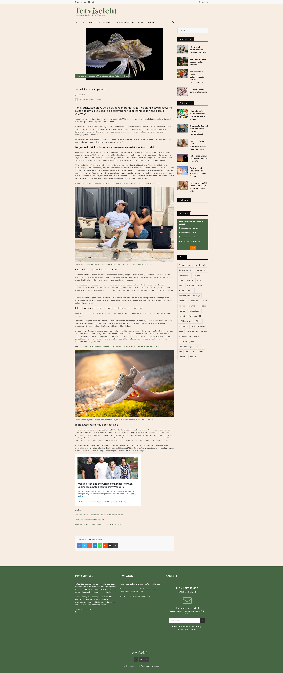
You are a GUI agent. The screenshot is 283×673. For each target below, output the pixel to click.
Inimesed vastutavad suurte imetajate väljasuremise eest (98, 524)
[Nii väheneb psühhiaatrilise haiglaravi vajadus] (182, 49)
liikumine (192, 306)
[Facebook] (79, 545)
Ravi (76, 22)
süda (196, 336)
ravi (193, 326)
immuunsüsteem (194, 285)
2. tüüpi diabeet (186, 265)
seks (181, 331)
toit (180, 352)
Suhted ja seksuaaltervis (124, 22)
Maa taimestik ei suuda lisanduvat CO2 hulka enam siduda (99, 515)
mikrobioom (194, 311)
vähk (201, 352)
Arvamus (106, 22)
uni (187, 352)
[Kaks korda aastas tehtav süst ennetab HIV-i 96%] (182, 158)
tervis (198, 347)
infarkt (182, 291)
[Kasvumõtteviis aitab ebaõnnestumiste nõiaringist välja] (182, 143)
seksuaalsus (192, 331)
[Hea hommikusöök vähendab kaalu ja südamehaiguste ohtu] (182, 185)
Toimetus (78, 609)
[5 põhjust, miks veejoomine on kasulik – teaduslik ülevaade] (182, 170)
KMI (205, 301)
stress (204, 331)
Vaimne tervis (94, 22)
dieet (181, 280)
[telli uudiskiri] (202, 620)
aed (198, 265)
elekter (190, 280)
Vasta (193, 248)
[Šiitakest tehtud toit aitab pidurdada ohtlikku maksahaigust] (182, 128)
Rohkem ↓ (150, 22)
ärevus (193, 357)
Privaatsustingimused (187, 629)
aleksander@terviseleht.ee (131, 591)
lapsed (182, 306)
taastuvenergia (185, 347)
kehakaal (183, 301)
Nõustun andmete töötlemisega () (187, 628)
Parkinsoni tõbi (195, 316)
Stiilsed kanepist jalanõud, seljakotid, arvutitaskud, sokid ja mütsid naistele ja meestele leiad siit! (122, 183)
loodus (203, 306)
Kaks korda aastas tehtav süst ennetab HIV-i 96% (199, 158)
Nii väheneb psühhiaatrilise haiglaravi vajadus (198, 49)
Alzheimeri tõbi (185, 270)
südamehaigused (187, 341)
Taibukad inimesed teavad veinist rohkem (198, 62)
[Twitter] (84, 545)
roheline (202, 326)
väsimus (182, 357)
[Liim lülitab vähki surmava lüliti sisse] (182, 91)
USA (194, 352)
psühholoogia (185, 321)
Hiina (181, 285)
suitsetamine (185, 336)
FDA (199, 280)
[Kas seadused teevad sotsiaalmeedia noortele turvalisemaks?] (182, 73)
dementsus (201, 270)
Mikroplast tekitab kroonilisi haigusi (89, 520)
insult (190, 291)
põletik (198, 321)
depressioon (184, 275)
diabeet (197, 275)
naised (182, 316)
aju (204, 265)
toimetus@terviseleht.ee (150, 584)
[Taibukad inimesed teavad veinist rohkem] (182, 61)
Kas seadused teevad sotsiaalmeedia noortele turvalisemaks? (197, 77)
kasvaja (196, 296)
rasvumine (183, 326)
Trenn (140, 22)
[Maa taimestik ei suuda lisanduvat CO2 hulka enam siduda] (182, 113)
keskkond (195, 301)
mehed (182, 311)
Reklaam (87, 609)
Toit (83, 22)
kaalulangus (184, 296)
